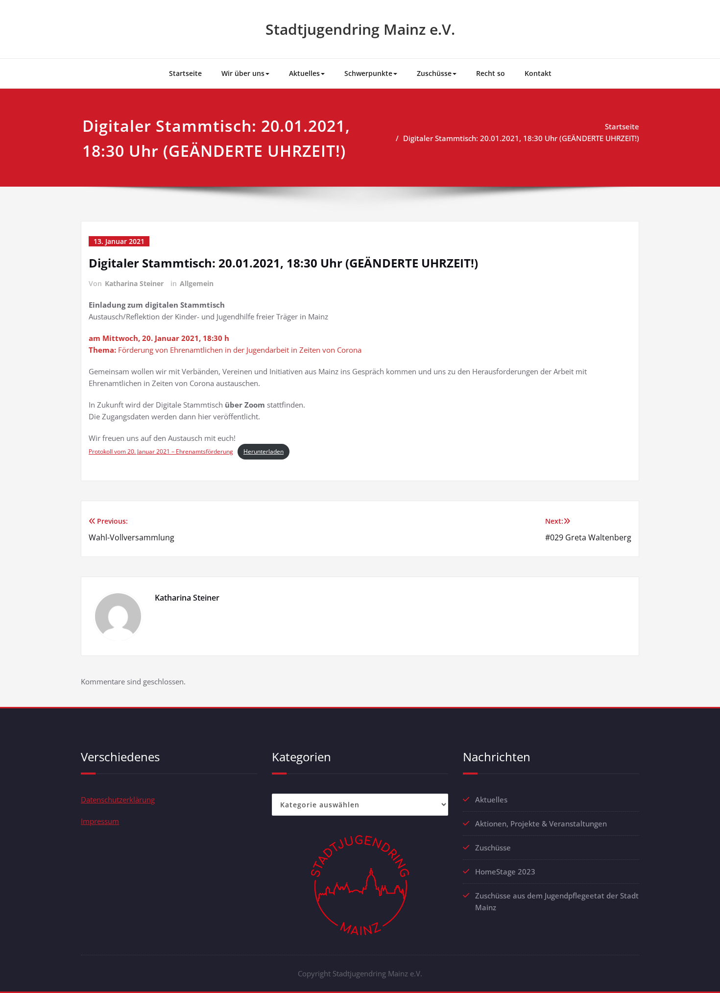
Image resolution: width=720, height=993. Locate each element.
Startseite (185, 73)
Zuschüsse (434, 73)
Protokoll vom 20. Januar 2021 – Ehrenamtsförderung (161, 451)
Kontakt (538, 73)
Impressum (100, 821)
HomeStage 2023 (505, 871)
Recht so (490, 73)
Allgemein (197, 283)
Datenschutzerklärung (118, 799)
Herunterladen (263, 451)
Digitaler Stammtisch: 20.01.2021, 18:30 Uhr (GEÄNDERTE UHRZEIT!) (521, 138)
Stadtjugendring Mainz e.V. (360, 29)
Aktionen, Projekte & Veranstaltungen (541, 823)
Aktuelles (304, 73)
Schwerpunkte (368, 73)
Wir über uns (242, 73)
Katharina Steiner (134, 283)
